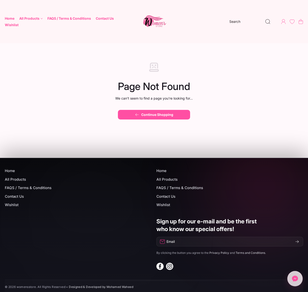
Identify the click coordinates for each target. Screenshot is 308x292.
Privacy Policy (219, 253)
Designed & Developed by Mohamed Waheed (101, 287)
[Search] (268, 21)
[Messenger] (295, 279)
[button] (300, 21)
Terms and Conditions (250, 253)
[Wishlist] (292, 21)
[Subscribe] (297, 241)
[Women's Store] (154, 21)
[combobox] (250, 21)
